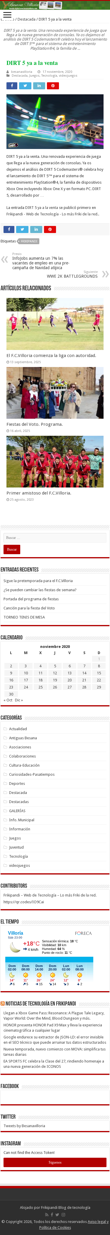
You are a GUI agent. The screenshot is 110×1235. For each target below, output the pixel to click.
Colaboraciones (22, 756)
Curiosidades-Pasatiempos (32, 774)
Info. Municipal (21, 820)
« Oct (8, 700)
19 (55, 680)
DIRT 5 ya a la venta (41, 207)
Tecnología (49, 76)
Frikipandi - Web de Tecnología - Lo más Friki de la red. (52, 214)
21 (84, 680)
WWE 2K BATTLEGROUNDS (72, 274)
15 (99, 673)
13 (69, 673)
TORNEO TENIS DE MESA (24, 617)
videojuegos (68, 76)
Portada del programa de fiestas (31, 599)
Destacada (26, 19)
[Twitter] (57, 1214)
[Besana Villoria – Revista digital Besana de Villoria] (55, 5)
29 (99, 687)
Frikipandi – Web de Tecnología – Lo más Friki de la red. (50, 895)
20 (69, 680)
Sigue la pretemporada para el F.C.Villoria (38, 581)
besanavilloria (21, 72)
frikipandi (29, 241)
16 (11, 680)
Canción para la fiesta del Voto (29, 608)
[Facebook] (52, 1214)
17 (26, 680)
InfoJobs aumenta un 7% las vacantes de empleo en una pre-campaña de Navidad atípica (41, 261)
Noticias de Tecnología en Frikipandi (41, 1004)
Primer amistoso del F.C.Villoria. (38, 493)
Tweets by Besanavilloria (24, 1126)
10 (26, 673)
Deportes (17, 783)
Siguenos (55, 1162)
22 (99, 680)
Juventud (16, 847)
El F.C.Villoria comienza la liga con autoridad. (51, 355)
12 (55, 673)
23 (11, 687)
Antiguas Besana (23, 738)
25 (40, 687)
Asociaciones (20, 747)
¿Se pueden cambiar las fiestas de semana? (40, 590)
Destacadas (19, 802)
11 (40, 673)
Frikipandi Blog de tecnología (65, 1207)
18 (40, 680)
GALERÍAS (17, 811)
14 (84, 673)
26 (55, 687)
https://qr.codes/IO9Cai (24, 902)
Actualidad (18, 729)
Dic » (19, 700)
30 (11, 694)
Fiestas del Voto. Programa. (34, 424)
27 (69, 687)
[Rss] (47, 1214)
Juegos (34, 76)
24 (26, 687)
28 (84, 687)
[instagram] (63, 1214)
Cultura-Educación (24, 765)
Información (19, 829)
